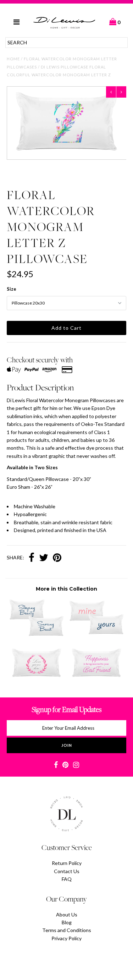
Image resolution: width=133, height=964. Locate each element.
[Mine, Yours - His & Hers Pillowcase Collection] (96, 634)
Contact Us (66, 871)
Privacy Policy (66, 938)
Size (11, 289)
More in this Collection (66, 589)
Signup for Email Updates (66, 709)
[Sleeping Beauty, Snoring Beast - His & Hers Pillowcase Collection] (36, 634)
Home (13, 58)
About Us (66, 914)
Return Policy (67, 863)
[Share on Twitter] (43, 558)
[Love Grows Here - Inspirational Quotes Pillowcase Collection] (36, 679)
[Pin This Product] (57, 558)
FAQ (67, 879)
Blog (67, 922)
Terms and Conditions (66, 930)
